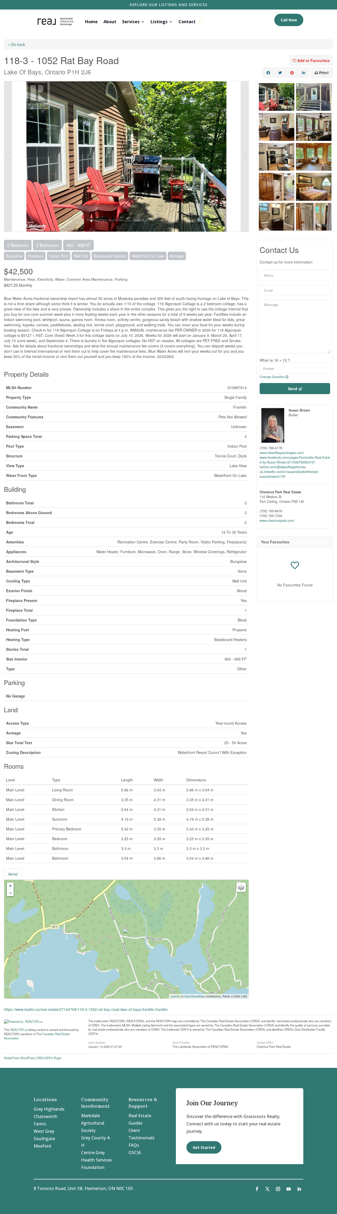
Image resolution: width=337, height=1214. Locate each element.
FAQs (133, 1145)
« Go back (16, 44)
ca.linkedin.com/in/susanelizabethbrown (289, 471)
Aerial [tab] (13, 874)
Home (91, 22)
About (109, 22)
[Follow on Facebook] (257, 1189)
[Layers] (241, 887)
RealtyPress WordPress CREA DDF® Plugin (32, 1058)
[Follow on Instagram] (278, 1189)
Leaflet (174, 996)
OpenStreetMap (194, 996)
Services (131, 22)
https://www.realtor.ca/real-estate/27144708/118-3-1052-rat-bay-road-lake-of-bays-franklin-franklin (86, 1009)
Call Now (289, 19)
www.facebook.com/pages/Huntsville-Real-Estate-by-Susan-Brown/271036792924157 (295, 460)
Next (245, 156)
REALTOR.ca (19, 1029)
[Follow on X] (267, 1189)
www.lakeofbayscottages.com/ (282, 452)
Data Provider (181, 1042)
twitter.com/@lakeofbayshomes (283, 467)
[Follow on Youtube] (288, 1189)
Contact (187, 22)
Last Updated (96, 1042)
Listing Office (265, 1042)
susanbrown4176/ (273, 476)
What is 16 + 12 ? (275, 360)
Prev (8, 156)
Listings (159, 22)
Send (293, 388)
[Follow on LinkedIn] (299, 1189)
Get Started (204, 1147)
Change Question (273, 376)
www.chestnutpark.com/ (277, 520)
